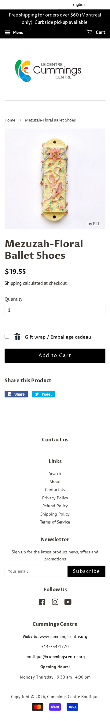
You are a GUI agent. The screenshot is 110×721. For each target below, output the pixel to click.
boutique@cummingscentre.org (55, 656)
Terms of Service (55, 522)
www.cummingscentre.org (63, 636)
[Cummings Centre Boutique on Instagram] (55, 603)
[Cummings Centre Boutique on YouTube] (68, 603)
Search (55, 473)
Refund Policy (55, 506)
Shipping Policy (55, 514)
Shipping (13, 283)
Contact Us (55, 489)
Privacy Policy (55, 498)
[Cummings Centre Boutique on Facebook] (42, 603)
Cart (100, 32)
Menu (18, 32)
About (55, 481)
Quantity (13, 299)
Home (10, 120)
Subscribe (86, 571)
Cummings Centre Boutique (72, 696)
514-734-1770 (55, 646)
